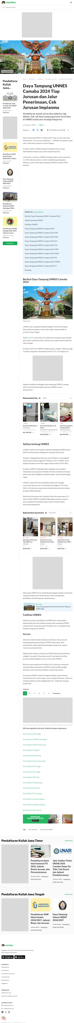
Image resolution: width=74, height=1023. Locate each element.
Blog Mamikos (5, 980)
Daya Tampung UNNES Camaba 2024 (39, 228)
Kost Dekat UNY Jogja (31, 772)
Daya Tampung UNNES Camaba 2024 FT (41, 266)
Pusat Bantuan (5, 977)
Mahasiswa (6, 112)
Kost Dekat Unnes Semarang (34, 761)
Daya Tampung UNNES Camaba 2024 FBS (41, 233)
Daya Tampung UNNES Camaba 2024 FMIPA (42, 262)
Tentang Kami (5, 967)
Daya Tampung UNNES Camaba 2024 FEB (41, 237)
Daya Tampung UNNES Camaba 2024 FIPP (41, 249)
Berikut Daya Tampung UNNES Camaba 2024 (42, 216)
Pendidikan (32, 79)
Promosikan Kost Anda (7, 973)
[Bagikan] (34, 130)
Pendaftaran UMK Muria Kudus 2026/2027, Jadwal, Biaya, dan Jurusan (10, 156)
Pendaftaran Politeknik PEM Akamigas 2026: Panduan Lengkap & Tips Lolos (10, 206)
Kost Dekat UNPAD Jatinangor (35, 739)
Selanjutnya (56, 693)
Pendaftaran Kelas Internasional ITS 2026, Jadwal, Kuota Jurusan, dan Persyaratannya (40, 866)
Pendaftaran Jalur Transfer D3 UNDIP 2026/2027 (10, 106)
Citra (41, 125)
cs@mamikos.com (9, 1005)
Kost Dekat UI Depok (31, 750)
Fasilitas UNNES (31, 224)
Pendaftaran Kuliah (51, 79)
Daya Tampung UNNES (46, 829)
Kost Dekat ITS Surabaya (32, 793)
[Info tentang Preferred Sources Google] (68, 130)
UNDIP (30, 338)
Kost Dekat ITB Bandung (32, 782)
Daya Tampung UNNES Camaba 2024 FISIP (42, 253)
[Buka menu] (71, 2)
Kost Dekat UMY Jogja (32, 766)
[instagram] (9, 1012)
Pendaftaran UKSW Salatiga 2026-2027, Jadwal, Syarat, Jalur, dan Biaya (10, 231)
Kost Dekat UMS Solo (31, 788)
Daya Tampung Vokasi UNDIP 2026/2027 (8, 181)
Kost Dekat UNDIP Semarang (34, 745)
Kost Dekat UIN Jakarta (32, 810)
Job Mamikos (5, 970)
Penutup (28, 270)
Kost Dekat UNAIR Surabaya (34, 804)
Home (24, 79)
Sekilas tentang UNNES (34, 220)
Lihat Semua (10, 243)
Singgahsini (4, 983)
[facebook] (2, 1012)
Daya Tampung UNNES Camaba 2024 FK (41, 257)
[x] (6, 1012)
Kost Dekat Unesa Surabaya (34, 799)
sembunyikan (37, 212)
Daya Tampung (33, 829)
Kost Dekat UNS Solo (31, 777)
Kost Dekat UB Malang (32, 755)
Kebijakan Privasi (6, 993)
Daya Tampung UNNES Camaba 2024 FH (41, 241)
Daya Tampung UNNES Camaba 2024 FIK (41, 245)
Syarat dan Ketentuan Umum (9, 996)
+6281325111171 (9, 1008)
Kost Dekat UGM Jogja (32, 734)
